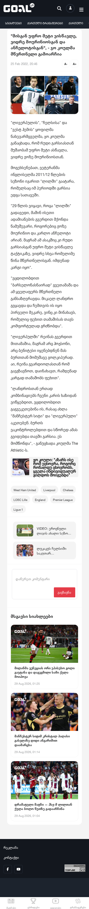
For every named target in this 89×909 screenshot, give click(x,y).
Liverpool (49, 489)
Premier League (63, 499)
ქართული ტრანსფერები (45, 22)
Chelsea (68, 489)
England (40, 499)
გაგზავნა (64, 592)
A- (65, 63)
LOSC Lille (20, 499)
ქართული (76, 22)
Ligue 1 (18, 509)
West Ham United (25, 489)
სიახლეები (13, 22)
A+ (74, 63)
